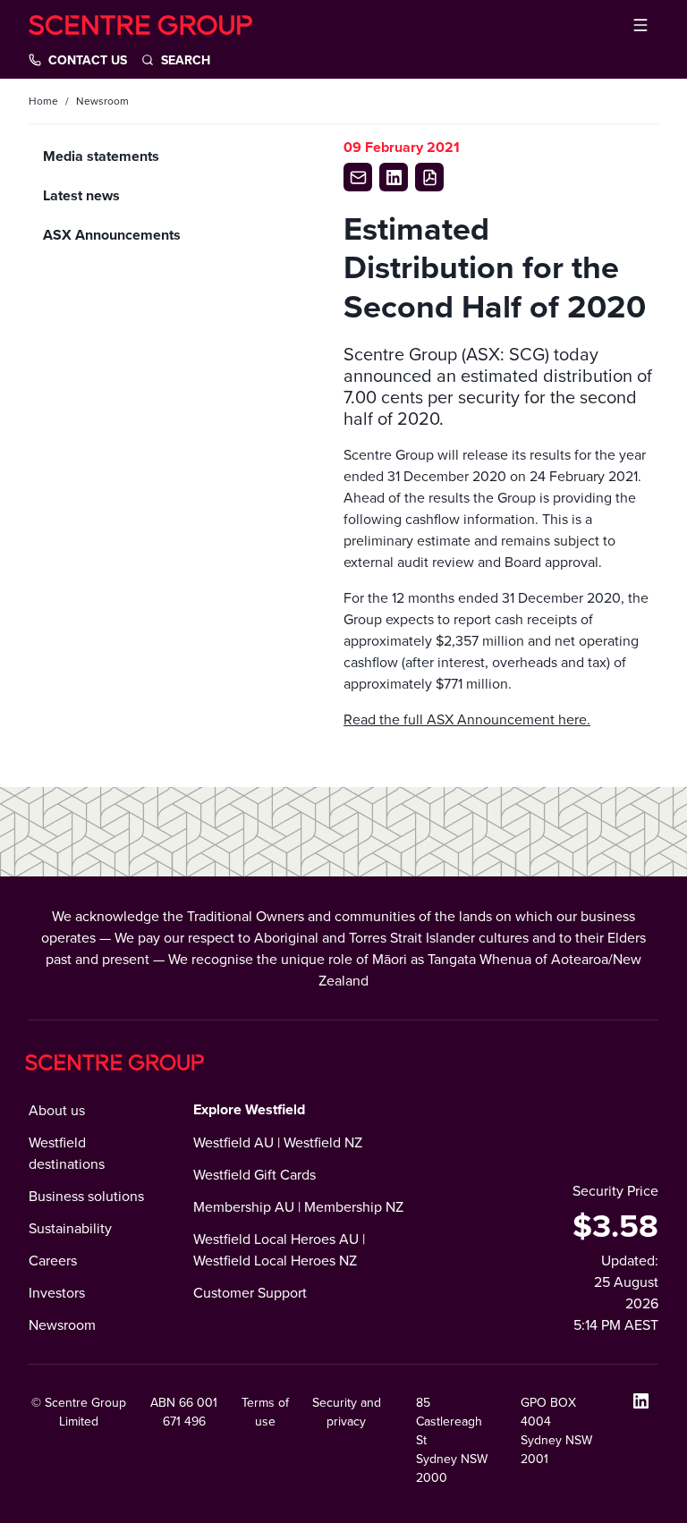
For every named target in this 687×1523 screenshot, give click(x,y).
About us (57, 1110)
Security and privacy (346, 1411)
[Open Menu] (640, 25)
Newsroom (62, 1324)
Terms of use (265, 1411)
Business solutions (86, 1196)
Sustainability (70, 1228)
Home (43, 100)
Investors (57, 1292)
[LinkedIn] (640, 1400)
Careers (53, 1260)
